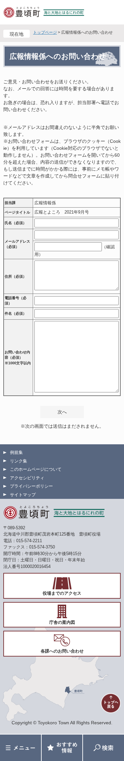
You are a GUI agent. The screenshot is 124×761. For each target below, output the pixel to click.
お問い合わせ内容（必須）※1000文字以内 (18, 357)
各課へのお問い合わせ (62, 651)
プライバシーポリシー (31, 486)
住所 (15, 276)
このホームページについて (36, 469)
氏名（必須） (15, 223)
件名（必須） (15, 313)
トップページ (45, 32)
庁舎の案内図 (62, 622)
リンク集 (18, 461)
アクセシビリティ (27, 477)
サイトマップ (23, 494)
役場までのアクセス (62, 593)
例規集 (16, 452)
